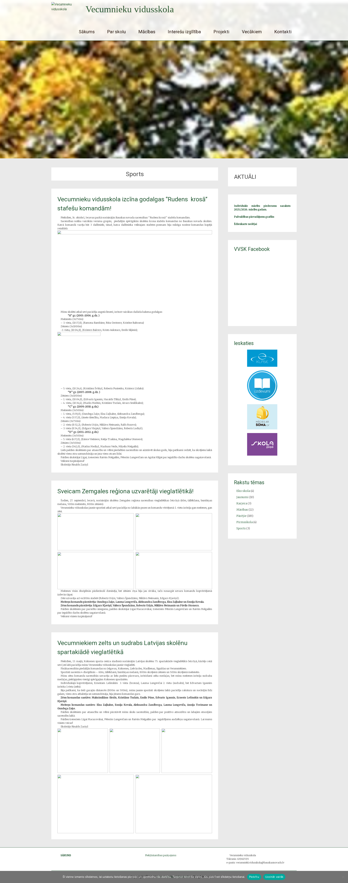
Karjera (241, 503)
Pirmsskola (244, 522)
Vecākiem (252, 31)
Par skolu (116, 31)
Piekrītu (254, 876)
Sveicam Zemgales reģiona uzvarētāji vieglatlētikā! (125, 491)
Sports (241, 528)
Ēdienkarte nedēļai (245, 223)
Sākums (87, 31)
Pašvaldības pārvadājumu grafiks (254, 216)
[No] (343, 877)
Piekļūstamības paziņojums (160, 855)
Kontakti (283, 31)
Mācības (146, 31)
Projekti (221, 31)
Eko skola (243, 491)
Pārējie (241, 516)
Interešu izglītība (184, 31)
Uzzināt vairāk (274, 876)
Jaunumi (242, 497)
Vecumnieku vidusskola (130, 9)
